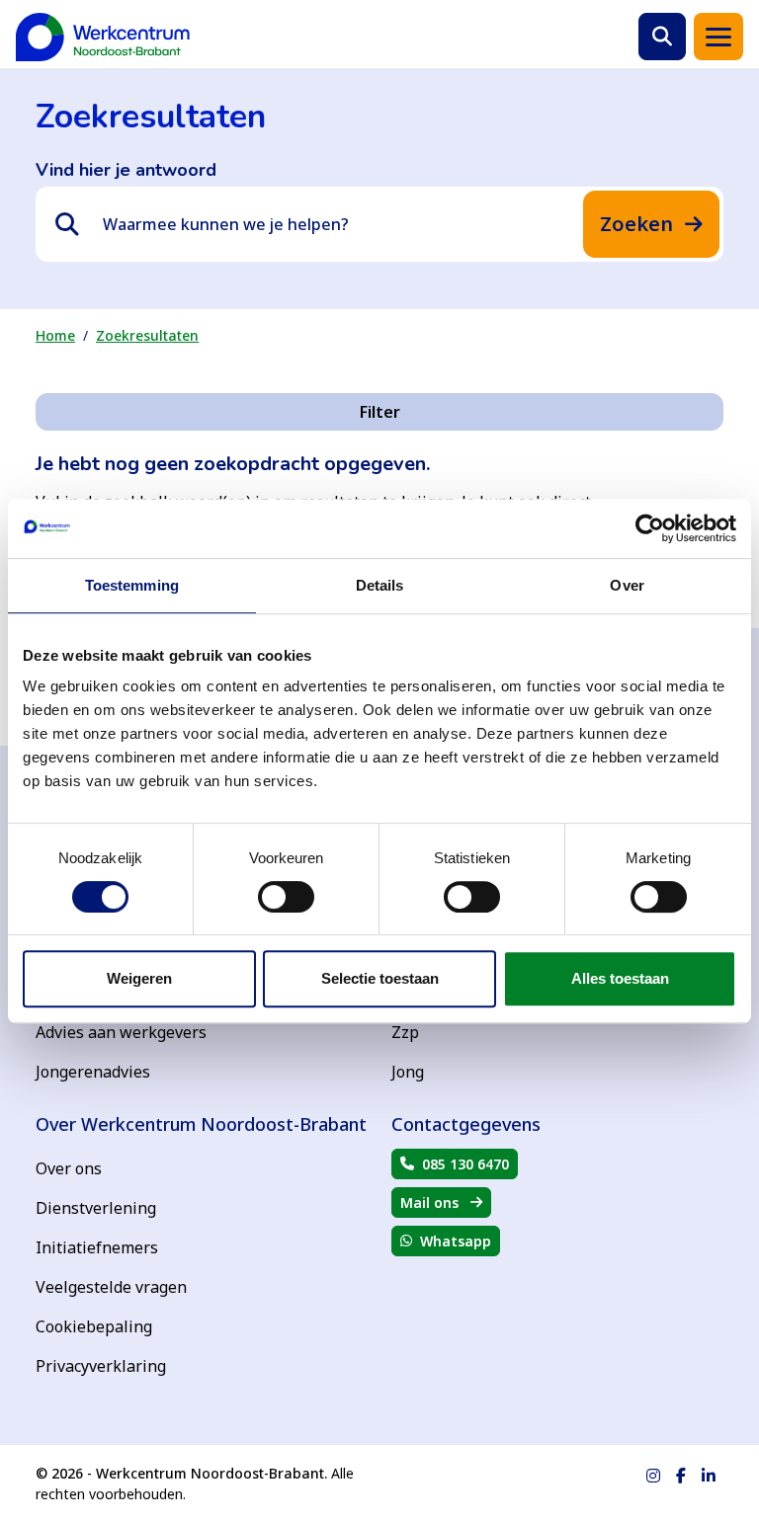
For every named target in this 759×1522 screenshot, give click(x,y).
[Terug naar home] (103, 37)
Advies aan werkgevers (121, 1032)
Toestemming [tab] (132, 585)
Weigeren (139, 978)
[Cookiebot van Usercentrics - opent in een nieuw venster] (649, 528)
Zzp (405, 1032)
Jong (407, 1071)
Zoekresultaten (147, 335)
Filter (380, 412)
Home (55, 335)
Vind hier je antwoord (126, 170)
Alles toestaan (620, 978)
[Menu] (718, 36)
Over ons (69, 1168)
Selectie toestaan (380, 978)
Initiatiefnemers (97, 1247)
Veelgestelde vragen (111, 1287)
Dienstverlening (96, 1208)
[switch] (286, 897)
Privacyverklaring (101, 1366)
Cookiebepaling (94, 1326)
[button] (662, 36)
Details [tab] (380, 585)
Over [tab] (626, 585)
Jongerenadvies (93, 1071)
